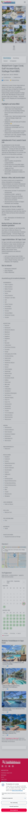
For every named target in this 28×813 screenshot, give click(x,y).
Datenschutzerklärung (17, 790)
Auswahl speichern (14, 806)
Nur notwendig (14, 802)
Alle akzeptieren (14, 810)
